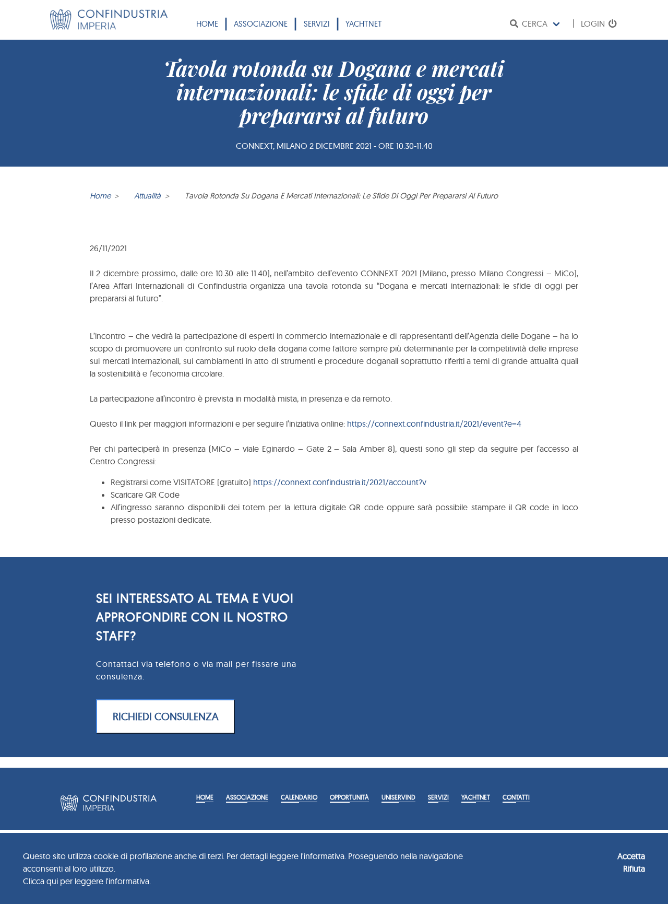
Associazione (261, 24)
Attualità (147, 196)
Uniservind (398, 797)
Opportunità (349, 797)
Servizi (317, 24)
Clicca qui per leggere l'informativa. (87, 881)
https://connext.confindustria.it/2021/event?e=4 (434, 423)
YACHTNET (363, 24)
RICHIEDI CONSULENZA (166, 716)
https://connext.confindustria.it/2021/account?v (339, 482)
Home (207, 24)
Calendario (299, 797)
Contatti (516, 797)
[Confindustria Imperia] (109, 26)
